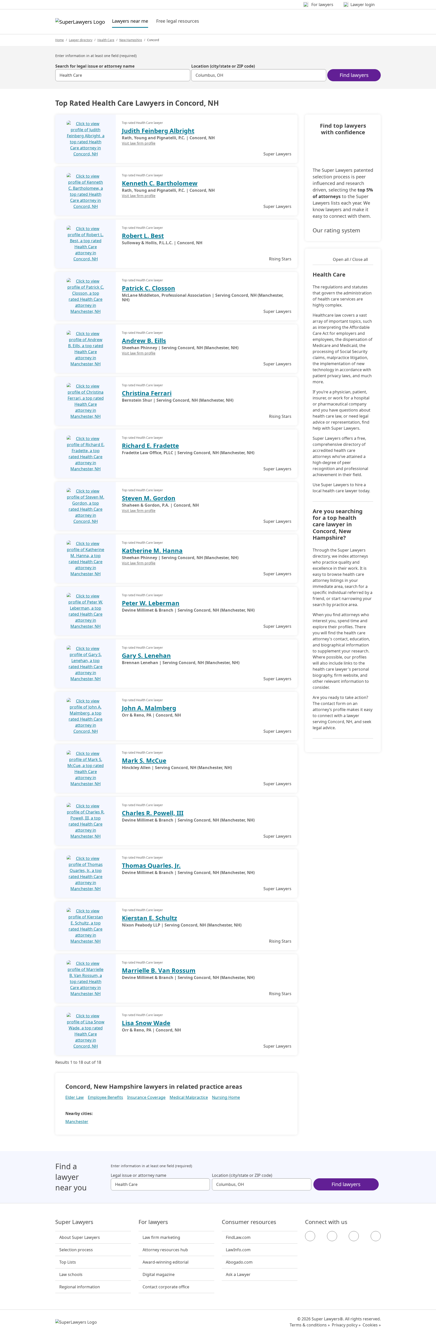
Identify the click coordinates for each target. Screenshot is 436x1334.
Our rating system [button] (336, 230)
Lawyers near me (130, 21)
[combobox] (122, 75)
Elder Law (74, 1097)
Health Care (105, 40)
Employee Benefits (105, 1097)
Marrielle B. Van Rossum (159, 970)
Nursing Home (226, 1097)
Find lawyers (354, 75)
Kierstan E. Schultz (149, 918)
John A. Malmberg (149, 708)
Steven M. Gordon (148, 498)
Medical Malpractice (189, 1097)
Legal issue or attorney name (138, 1175)
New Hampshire (130, 40)
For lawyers (153, 1222)
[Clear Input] (184, 75)
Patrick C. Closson (148, 288)
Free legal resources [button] (177, 21)
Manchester (76, 1121)
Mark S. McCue (144, 760)
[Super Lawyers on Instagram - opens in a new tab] (332, 1236)
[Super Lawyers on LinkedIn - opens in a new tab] (376, 1236)
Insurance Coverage (146, 1097)
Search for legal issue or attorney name (94, 66)
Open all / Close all (350, 259)
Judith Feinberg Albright (158, 130)
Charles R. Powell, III (152, 813)
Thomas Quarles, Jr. (151, 865)
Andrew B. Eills (144, 340)
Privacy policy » (346, 1325)
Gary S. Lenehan (146, 655)
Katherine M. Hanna (152, 550)
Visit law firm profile (138, 143)
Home (59, 40)
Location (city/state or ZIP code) (223, 66)
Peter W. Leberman (150, 603)
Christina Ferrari (147, 393)
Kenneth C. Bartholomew (160, 183)
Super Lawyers (74, 1222)
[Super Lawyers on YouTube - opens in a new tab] (354, 1236)
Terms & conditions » (310, 1325)
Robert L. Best (143, 235)
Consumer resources (249, 1222)
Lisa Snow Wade (146, 1023)
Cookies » (372, 1325)
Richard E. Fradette (150, 445)
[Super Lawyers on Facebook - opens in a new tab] (310, 1236)
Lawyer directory (80, 40)
